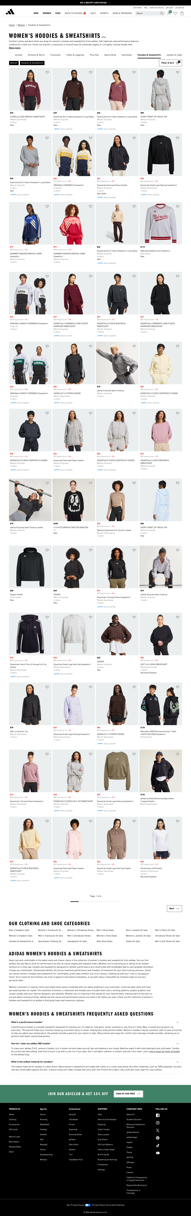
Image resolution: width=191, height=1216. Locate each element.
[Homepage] (10, 12)
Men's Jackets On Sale (137, 930)
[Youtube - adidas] (168, 1153)
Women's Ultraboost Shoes (80, 930)
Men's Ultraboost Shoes (79, 936)
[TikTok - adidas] (168, 1146)
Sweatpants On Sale (77, 941)
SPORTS (104, 13)
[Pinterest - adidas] (168, 1138)
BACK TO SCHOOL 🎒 (75, 13)
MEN (36, 13)
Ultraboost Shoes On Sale (167, 936)
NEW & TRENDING (122, 13)
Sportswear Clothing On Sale (50, 941)
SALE (93, 13)
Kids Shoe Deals (104, 941)
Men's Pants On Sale (165, 930)
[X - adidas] (168, 1131)
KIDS (57, 13)
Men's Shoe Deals (105, 930)
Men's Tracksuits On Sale (50, 936)
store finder (137, 8)
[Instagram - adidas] (168, 1123)
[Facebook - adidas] (168, 1116)
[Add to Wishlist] (47, 73)
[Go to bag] (182, 13)
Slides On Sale (133, 941)
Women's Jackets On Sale (138, 936)
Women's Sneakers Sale (20, 936)
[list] (95, 55)
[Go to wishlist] (175, 13)
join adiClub (179, 8)
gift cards (169, 8)
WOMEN (47, 13)
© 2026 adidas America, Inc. (95, 1212)
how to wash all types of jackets (164, 1052)
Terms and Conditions (115, 1205)
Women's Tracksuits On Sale (49, 930)
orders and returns (157, 8)
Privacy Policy (98, 1205)
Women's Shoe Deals (107, 936)
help (145, 8)
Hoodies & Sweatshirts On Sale (21, 941)
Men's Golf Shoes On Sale (167, 941)
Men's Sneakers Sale (19, 930)
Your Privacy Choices (75, 1205)
